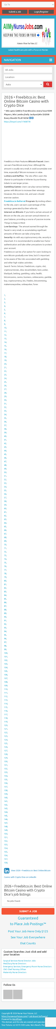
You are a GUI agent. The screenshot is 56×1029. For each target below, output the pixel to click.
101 (5, 656)
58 (5, 501)
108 (5, 682)
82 (5, 588)
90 (5, 617)
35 (5, 418)
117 (5, 714)
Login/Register (41, 12)
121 (5, 729)
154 (5, 848)
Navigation (12, 59)
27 (5, 389)
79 (5, 577)
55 (5, 490)
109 (5, 685)
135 (5, 779)
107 (5, 678)
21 (5, 367)
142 (5, 805)
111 (5, 693)
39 (5, 432)
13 (5, 338)
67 (5, 534)
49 (5, 469)
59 (5, 505)
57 (5, 497)
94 (5, 631)
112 (5, 696)
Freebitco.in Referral (14, 201)
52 (5, 479)
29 (5, 396)
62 (5, 515)
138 (5, 790)
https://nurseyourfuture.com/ (15, 1016)
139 (5, 794)
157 (5, 859)
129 (5, 758)
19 (5, 360)
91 (5, 620)
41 (5, 440)
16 (5, 349)
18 (5, 356)
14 (5, 342)
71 (5, 548)
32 (5, 407)
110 (5, 689)
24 (5, 378)
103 (5, 664)
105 (5, 671)
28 (5, 393)
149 (5, 830)
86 (5, 602)
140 (5, 797)
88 (5, 609)
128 (5, 754)
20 (5, 364)
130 (5, 761)
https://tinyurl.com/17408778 (17, 122)
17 (5, 353)
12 (5, 335)
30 (5, 400)
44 (5, 450)
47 (5, 461)
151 (5, 837)
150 (5, 834)
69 (5, 541)
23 (5, 375)
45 (5, 454)
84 (5, 595)
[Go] (47, 84)
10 (5, 328)
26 (5, 385)
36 (5, 422)
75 (5, 562)
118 (5, 718)
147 (5, 823)
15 (5, 346)
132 (5, 769)
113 (5, 700)
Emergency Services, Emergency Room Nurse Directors (27, 967)
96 (5, 638)
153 (5, 844)
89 (5, 613)
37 (5, 425)
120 (5, 725)
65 (5, 526)
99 (5, 649)
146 (5, 819)
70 (5, 544)
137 (5, 787)
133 (5, 772)
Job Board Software (38, 1016)
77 (5, 570)
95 (5, 635)
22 (5, 371)
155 (5, 852)
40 (5, 436)
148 (5, 826)
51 (5, 476)
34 (5, 414)
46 (5, 458)
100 (5, 653)
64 (5, 523)
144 (5, 812)
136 (5, 783)
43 (5, 447)
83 (5, 591)
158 (5, 862)
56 (5, 494)
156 (5, 855)
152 (5, 841)
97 (5, 642)
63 (5, 519)
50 (5, 472)
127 (5, 750)
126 (5, 747)
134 (5, 776)
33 (5, 411)
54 (5, 487)
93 (5, 628)
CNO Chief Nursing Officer (14, 969)
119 (5, 722)
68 (5, 537)
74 (5, 559)
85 (5, 599)
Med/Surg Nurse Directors (14, 964)
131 (5, 765)
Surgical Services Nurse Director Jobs (19, 961)
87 (5, 606)
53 (5, 483)
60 (5, 508)
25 (5, 382)
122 (5, 732)
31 (5, 403)
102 (5, 660)
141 (5, 801)
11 (5, 331)
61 (5, 512)
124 (5, 740)
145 (5, 815)
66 (5, 530)
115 (5, 707)
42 (5, 443)
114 (5, 703)
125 (5, 743)
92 (5, 624)
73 (5, 555)
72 (5, 552)
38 (5, 429)
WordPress (17, 1019)
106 (5, 675)
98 (5, 646)
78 (5, 573)
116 (5, 711)
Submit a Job (15, 12)
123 (5, 736)
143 (5, 808)
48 (5, 465)
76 (5, 566)
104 (5, 667)
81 (5, 584)
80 (5, 581)
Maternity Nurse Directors (14, 972)
